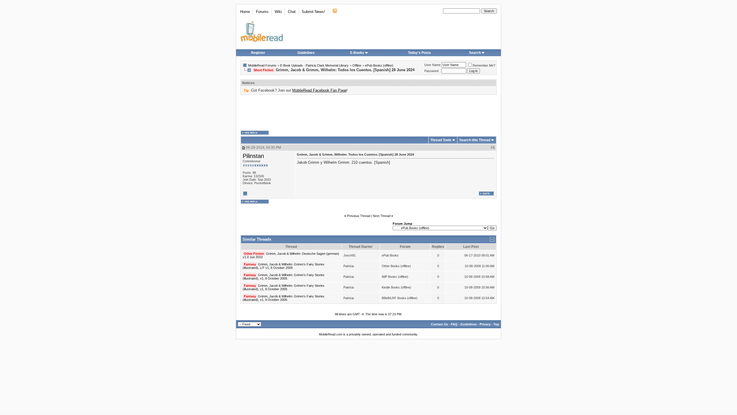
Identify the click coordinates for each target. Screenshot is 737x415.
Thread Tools (440, 140)
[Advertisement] (368, 113)
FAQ (454, 324)
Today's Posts (419, 53)
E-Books (357, 53)
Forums (262, 12)
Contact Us (439, 324)
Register (258, 53)
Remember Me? (484, 65)
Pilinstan (253, 156)
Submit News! (313, 12)
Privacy (485, 324)
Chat (292, 12)
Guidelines (306, 53)
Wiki (278, 12)
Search (475, 53)
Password (431, 71)
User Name (432, 65)
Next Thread (381, 216)
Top (496, 324)
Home (245, 12)
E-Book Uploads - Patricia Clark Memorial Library (314, 65)
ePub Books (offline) (379, 65)
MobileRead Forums (262, 65)
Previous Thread (358, 216)
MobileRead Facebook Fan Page (319, 90)
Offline (356, 65)
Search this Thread (474, 140)
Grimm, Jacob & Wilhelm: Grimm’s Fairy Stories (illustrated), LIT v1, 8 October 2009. (283, 266)
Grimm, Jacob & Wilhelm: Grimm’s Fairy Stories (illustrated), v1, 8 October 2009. (283, 276)
